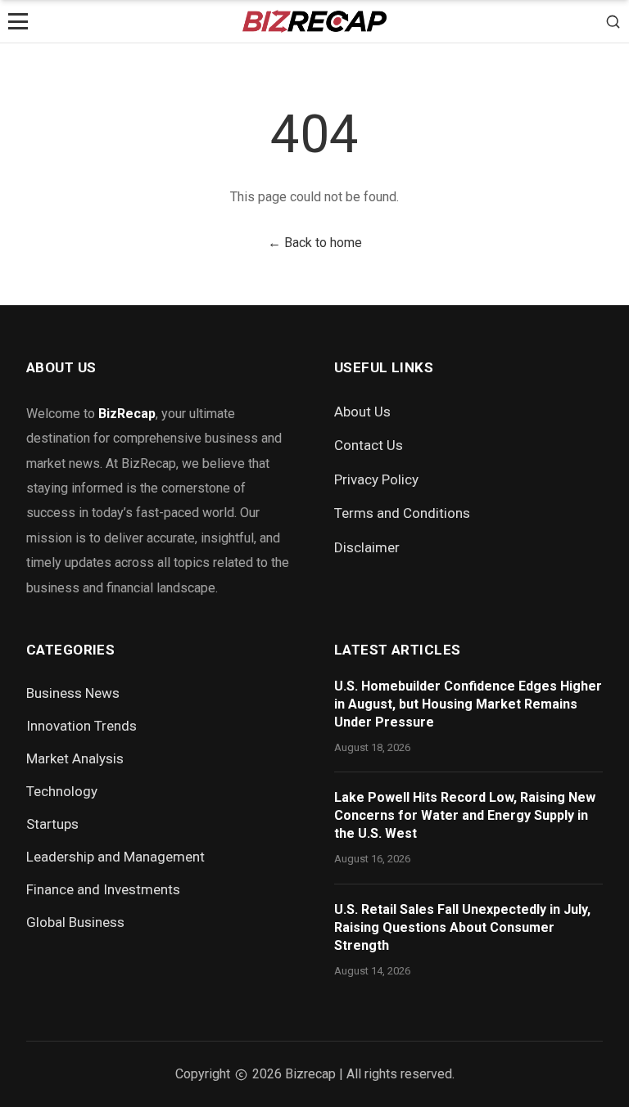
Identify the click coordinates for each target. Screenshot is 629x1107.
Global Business (75, 922)
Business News (73, 693)
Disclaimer (367, 547)
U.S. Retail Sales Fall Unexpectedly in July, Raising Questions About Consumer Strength (462, 927)
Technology (61, 791)
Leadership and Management (115, 856)
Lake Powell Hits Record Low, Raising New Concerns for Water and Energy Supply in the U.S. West (464, 815)
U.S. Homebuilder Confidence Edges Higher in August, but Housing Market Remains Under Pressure (468, 704)
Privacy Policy (376, 479)
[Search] (613, 21)
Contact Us (368, 445)
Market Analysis (75, 758)
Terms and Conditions (402, 513)
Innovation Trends (81, 726)
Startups (52, 824)
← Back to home (315, 242)
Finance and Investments (103, 889)
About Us (362, 411)
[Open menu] (18, 21)
